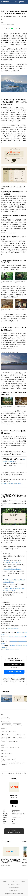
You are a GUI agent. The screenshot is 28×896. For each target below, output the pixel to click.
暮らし (4, 738)
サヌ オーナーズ (20, 734)
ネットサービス (17, 724)
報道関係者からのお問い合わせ (14, 884)
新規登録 (22, 1)
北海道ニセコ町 (5, 747)
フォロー (14, 802)
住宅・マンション (6, 724)
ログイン (17, 1)
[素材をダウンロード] (16, 28)
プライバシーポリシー (14, 881)
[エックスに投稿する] (6, 28)
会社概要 (5, 881)
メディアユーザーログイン (14, 664)
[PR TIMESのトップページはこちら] (6, 1)
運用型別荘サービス (13, 741)
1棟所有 (4, 741)
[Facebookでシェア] (9, 28)
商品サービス (5, 717)
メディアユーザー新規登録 (14, 671)
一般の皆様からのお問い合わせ (14, 890)
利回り (14, 738)
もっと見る (24, 841)
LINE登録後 (6, 560)
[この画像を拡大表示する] (6, 698)
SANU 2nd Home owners (7, 734)
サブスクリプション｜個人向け (12, 562)
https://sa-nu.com (15, 810)
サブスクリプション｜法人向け (12, 569)
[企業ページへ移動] (14, 787)
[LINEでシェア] (12, 28)
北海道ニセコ (22, 738)
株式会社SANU (19, 773)
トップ (3, 773)
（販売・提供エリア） (14, 747)
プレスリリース (10, 773)
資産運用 (4, 731)
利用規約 (23, 881)
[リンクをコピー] (19, 28)
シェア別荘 (11, 731)
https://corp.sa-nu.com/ (13, 628)
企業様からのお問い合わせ (14, 887)
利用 (9, 738)
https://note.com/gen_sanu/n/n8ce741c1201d (11, 483)
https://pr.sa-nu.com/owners (7, 753)
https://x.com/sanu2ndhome (12, 649)
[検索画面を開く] (26, 2)
